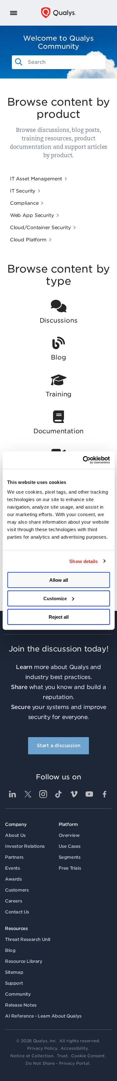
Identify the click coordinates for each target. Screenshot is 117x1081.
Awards (13, 879)
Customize (55, 598)
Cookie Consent (88, 1055)
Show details (83, 561)
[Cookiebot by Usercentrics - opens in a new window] (83, 460)
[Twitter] (28, 794)
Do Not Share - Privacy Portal (57, 1063)
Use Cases (69, 846)
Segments (69, 857)
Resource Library (23, 961)
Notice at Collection (31, 1055)
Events (12, 868)
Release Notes (21, 1005)
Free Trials (70, 868)
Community (18, 994)
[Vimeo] (74, 794)
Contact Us (17, 911)
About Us (15, 835)
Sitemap (14, 972)
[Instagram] (43, 794)
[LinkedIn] (12, 794)
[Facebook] (104, 794)
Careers (13, 900)
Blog (10, 950)
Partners (14, 857)
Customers (16, 889)
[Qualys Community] (58, 12)
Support (14, 983)
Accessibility (74, 1048)
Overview (69, 835)
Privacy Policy (42, 1048)
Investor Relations (25, 846)
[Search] (18, 62)
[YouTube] (89, 794)
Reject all (59, 616)
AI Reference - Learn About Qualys (43, 1015)
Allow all (58, 580)
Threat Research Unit (28, 939)
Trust (62, 1055)
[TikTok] (59, 794)
